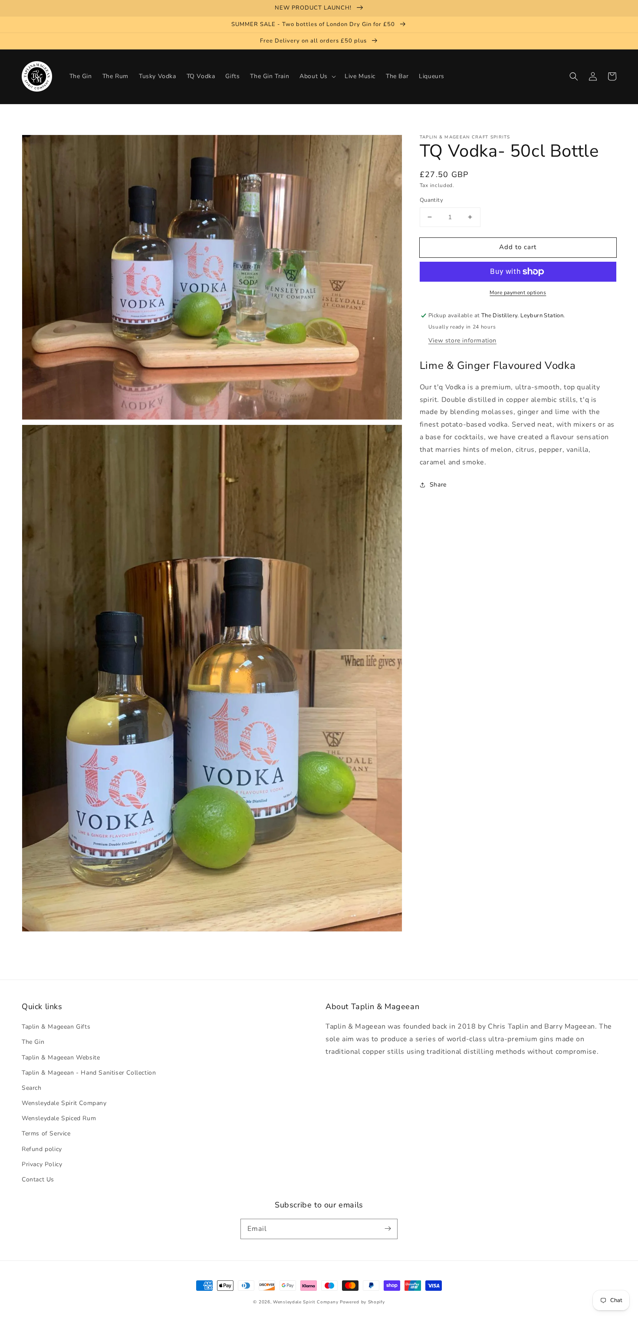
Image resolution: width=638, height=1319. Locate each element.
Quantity (431, 200)
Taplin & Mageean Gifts (56, 1027)
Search (32, 1088)
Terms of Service (46, 1133)
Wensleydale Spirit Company (64, 1103)
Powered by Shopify (362, 1302)
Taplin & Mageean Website (61, 1057)
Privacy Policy (42, 1164)
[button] (573, 76)
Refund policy (42, 1149)
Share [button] (438, 484)
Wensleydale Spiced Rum (59, 1118)
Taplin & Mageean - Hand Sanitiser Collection (89, 1073)
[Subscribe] (387, 1228)
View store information (462, 340)
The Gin (33, 1042)
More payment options (518, 292)
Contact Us (38, 1179)
